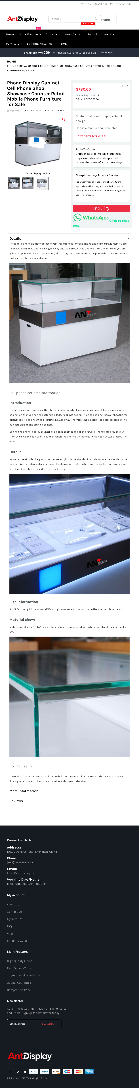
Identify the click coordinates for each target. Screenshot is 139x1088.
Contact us (14, 911)
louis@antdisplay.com (22, 873)
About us (13, 904)
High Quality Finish (20, 961)
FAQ (9, 926)
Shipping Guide (17, 940)
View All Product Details (92, 135)
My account (14, 919)
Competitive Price (19, 990)
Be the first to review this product (44, 110)
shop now (107, 52)
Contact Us (123, 4)
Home (11, 61)
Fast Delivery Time (19, 968)
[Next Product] (127, 85)
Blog (10, 933)
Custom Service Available (24, 975)
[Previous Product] (123, 85)
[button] (63, 122)
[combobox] (75, 18)
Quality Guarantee (19, 982)
